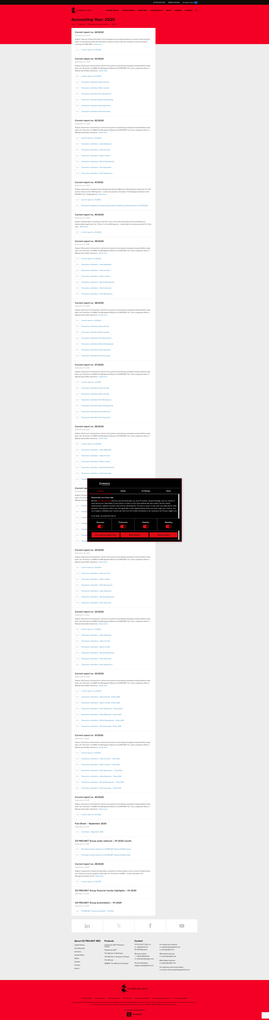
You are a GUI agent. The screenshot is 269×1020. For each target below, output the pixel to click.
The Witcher (108, 960)
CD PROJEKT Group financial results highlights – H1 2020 (105, 891)
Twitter (118, 925)
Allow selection (134, 535)
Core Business (128, 10)
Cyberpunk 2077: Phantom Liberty (114, 945)
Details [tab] (123, 491)
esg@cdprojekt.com (168, 963)
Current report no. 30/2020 (89, 797)
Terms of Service (114, 998)
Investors (142, 10)
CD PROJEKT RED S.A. (142, 944)
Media (168, 10)
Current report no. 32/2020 (89, 674)
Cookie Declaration (180, 998)
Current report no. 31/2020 (89, 735)
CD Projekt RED (159, 2)
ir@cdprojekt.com (167, 949)
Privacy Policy (87, 998)
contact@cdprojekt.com (145, 959)
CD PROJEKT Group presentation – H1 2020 (98, 903)
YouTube (181, 925)
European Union (188, 2)
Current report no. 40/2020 (89, 215)
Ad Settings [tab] (145, 491)
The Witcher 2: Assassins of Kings (116, 957)
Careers (178, 10)
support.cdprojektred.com (143, 965)
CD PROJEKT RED (81, 10)
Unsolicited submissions (161, 998)
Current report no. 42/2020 (89, 120)
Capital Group (112, 10)
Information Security (142, 998)
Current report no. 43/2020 (89, 59)
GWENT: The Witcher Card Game (116, 963)
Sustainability (156, 10)
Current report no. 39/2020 (89, 241)
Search (196, 10)
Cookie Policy (100, 998)
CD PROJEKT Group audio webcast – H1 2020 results (103, 841)
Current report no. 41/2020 (89, 182)
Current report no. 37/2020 (89, 365)
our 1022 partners (104, 501)
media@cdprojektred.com (170, 947)
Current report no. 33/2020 (89, 612)
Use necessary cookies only (105, 535)
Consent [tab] (100, 491)
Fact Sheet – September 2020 (90, 824)
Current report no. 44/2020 (89, 32)
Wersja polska (174, 2)
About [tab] (168, 491)
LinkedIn (87, 925)
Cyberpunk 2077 (110, 950)
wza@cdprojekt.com (168, 956)
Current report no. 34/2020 (89, 550)
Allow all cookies (163, 535)
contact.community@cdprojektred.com (175, 970)
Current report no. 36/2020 (89, 426)
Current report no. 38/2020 (89, 303)
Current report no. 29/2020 (89, 864)
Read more (98, 44)
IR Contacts (127, 998)
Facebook (150, 925)
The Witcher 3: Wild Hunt (113, 953)
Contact (188, 10)
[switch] (123, 526)
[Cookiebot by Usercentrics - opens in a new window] (101, 484)
